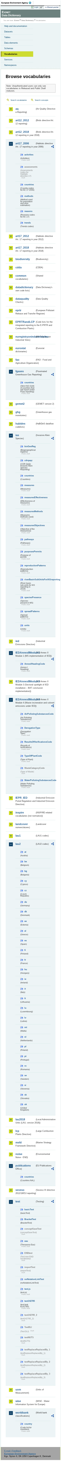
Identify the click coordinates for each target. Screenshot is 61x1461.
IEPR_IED (21, 797)
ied (17, 641)
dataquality (22, 298)
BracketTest (29, 1219)
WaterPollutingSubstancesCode (29, 780)
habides (20, 423)
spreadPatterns (29, 611)
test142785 (29, 1301)
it (25, 989)
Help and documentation (15, 26)
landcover (21, 824)
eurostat (20, 348)
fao (17, 359)
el (25, 931)
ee (25, 921)
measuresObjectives (29, 525)
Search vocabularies (19, 100)
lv (25, 1017)
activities (28, 154)
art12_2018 (22, 132)
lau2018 (20, 1119)
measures (29, 485)
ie (25, 979)
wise (18, 1401)
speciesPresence (29, 597)
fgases (19, 371)
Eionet (16, 20)
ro (25, 1066)
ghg (17, 412)
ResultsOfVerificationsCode (29, 742)
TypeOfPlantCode (29, 756)
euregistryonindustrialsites (25, 336)
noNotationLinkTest (29, 1279)
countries (29, 184)
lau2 (18, 844)
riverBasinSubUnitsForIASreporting (29, 579)
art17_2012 (22, 236)
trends (27, 223)
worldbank (21, 1412)
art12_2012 (22, 120)
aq (17, 108)
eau (26, 1241)
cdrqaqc (28, 460)
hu (25, 969)
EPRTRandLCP (25, 322)
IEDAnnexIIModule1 (25, 652)
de (25, 902)
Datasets (8, 31)
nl (25, 1037)
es (25, 940)
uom (18, 1389)
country (28, 1424)
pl (25, 1046)
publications (23, 1165)
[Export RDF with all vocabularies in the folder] (52, 147)
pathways (29, 539)
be (25, 861)
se (25, 1075)
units (26, 625)
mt (25, 1027)
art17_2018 (22, 247)
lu (25, 1008)
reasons (28, 211)
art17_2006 (22, 143)
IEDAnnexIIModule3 (25, 681)
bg (25, 871)
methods (28, 196)
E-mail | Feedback (12, 1451)
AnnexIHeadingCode (29, 664)
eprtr (18, 310)
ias (17, 435)
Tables (7, 37)
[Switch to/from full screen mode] (42, 7)
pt (25, 1056)
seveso (19, 1190)
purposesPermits (29, 551)
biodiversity (22, 259)
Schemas (8, 48)
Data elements (11, 43)
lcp (17, 1131)
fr (25, 960)
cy (25, 881)
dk (25, 911)
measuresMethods (29, 511)
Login (36, 7)
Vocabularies (10, 54)
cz (25, 890)
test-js (27, 1289)
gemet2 (20, 403)
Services (8, 59)
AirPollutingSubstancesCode (29, 714)
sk (25, 1095)
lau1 (18, 835)
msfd (18, 1142)
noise (18, 1154)
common (20, 275)
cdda (18, 267)
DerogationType (29, 728)
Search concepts (41, 100)
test (17, 1201)
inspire (19, 812)
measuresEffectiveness (29, 497)
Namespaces (10, 65)
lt (25, 998)
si (25, 1085)
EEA (17, 2)
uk (25, 1104)
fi (25, 950)
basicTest (29, 1209)
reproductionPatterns (29, 565)
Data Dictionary (27, 20)
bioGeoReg (29, 446)
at (25, 852)
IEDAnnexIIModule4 (25, 699)
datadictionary (24, 287)
